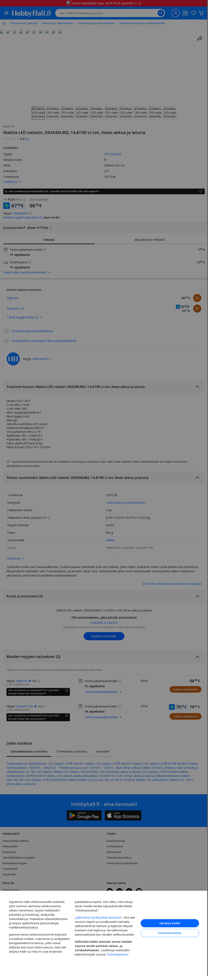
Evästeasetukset (167, 932)
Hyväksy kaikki (166, 922)
